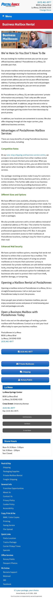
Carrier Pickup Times (12, 546)
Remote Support (10, 572)
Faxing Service (9, 525)
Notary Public (9, 559)
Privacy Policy (9, 500)
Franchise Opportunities (13, 488)
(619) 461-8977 (44, 2)
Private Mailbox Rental (12, 475)
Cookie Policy (8, 504)
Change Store (45, 10)
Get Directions (27, 417)
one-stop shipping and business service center (26, 155)
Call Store (27, 424)
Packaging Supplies (11, 471)
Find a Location (9, 538)
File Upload (8, 529)
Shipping (7, 467)
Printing (6, 521)
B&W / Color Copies (11, 517)
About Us (7, 492)
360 (4, 580)
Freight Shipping (10, 479)
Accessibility (8, 508)
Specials (6, 550)
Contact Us (7, 496)
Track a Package (10, 542)
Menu (8, 16)
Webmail (7, 576)
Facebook (7, 584)
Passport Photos (10, 563)
